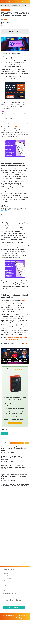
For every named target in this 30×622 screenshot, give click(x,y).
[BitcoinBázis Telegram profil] (19, 618)
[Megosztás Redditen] (17, 31)
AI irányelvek (6, 583)
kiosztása (16, 281)
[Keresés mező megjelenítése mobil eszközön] (23, 2)
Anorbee (13, 487)
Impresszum (5, 573)
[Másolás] (20, 31)
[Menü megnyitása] (28, 1)
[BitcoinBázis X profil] (9, 618)
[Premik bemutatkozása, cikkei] (2, 19)
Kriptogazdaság (6, 10)
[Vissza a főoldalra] (7, 1)
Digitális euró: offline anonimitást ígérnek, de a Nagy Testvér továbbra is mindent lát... (15, 476)
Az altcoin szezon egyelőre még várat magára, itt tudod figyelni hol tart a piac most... (14, 448)
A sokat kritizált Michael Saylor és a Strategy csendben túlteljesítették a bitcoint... (13, 467)
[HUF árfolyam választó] (27, 5)
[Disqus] (15, 508)
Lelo (12, 461)
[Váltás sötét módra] (25, 1)
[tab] (5, 443)
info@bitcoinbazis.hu (10, 593)
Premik (5, 19)
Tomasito (13, 480)
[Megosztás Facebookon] (10, 31)
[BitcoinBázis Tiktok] (21, 618)
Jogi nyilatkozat (6, 576)
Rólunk (4, 585)
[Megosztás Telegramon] (13, 31)
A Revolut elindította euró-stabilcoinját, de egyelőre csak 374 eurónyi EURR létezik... (15, 485)
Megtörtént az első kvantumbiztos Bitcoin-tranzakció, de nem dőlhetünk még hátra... (13, 457)
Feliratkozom (13, 607)
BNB (9, 5)
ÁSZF (4, 580)
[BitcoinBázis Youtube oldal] (14, 618)
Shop (4, 590)
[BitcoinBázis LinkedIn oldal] (16, 618)
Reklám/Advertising (7, 587)
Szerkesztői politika (7, 578)
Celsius (4, 434)
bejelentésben (14, 127)
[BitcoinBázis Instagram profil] (11, 618)
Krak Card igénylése (15, 423)
